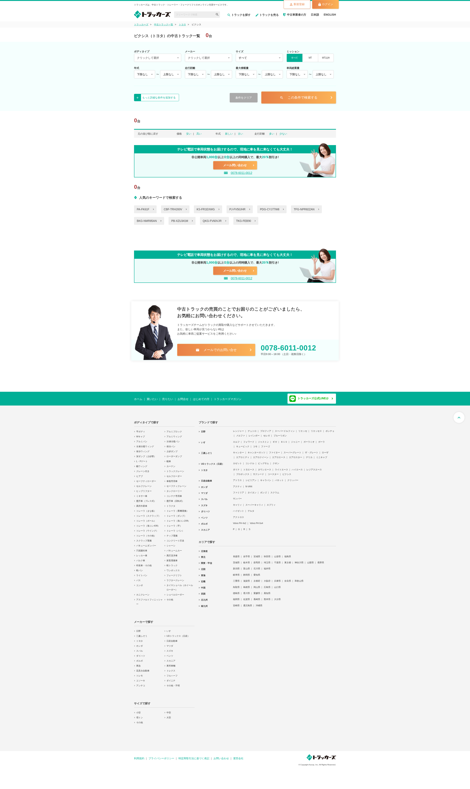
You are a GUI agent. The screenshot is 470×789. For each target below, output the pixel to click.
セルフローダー (174, 474)
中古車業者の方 (296, 14)
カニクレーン (142, 592)
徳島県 (236, 591)
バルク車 (140, 558)
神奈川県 (299, 560)
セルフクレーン (144, 483)
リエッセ (302, 428)
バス (138, 578)
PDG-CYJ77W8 (269, 209)
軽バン (139, 568)
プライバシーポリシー (161, 755)
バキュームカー (174, 548)
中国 (203, 585)
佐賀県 (246, 597)
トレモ (139, 673)
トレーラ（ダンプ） (176, 513)
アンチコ (140, 683)
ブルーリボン (280, 433)
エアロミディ (242, 455)
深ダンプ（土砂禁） (146, 454)
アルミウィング (174, 434)
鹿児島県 (247, 603)
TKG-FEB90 (243, 220)
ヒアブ (139, 474)
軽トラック (172, 563)
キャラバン (265, 478)
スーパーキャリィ (254, 502)
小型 (138, 710)
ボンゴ (263, 490)
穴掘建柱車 (141, 548)
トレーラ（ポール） (146, 518)
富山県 (246, 566)
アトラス (237, 478)
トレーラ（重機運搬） (178, 508)
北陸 (203, 566)
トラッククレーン (175, 469)
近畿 (203, 579)
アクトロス (238, 515)
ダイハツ (140, 653)
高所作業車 (141, 503)
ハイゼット (238, 508)
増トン (139, 715)
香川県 (246, 591)
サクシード (258, 472)
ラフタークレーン (175, 578)
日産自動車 (172, 638)
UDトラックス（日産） (178, 633)
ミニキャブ (321, 455)
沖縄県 (259, 603)
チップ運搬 (172, 533)
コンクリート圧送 (175, 538)
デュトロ (252, 428)
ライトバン (141, 573)
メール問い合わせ (235, 165)
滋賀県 (246, 578)
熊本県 (267, 597)
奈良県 (287, 578)
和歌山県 (299, 578)
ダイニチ (171, 678)
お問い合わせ (221, 755)
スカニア (171, 658)
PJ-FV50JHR (237, 209)
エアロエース (278, 455)
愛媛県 (257, 591)
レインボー (254, 433)
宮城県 (257, 554)
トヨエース (248, 467)
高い (199, 133)
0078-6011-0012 (241, 172)
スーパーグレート (292, 450)
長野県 (320, 560)
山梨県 (310, 560)
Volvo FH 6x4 (256, 521)
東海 (203, 573)
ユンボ (139, 583)
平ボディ (140, 429)
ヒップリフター (144, 488)
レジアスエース (314, 467)
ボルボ (139, 658)
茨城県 (236, 560)
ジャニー (295, 439)
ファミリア (238, 490)
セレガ (266, 433)
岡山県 (257, 584)
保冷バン (171, 444)
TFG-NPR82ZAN (304, 209)
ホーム (138, 399)
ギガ (275, 439)
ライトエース (281, 467)
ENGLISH (330, 14)
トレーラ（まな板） (146, 508)
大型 (169, 715)
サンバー (237, 496)
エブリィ (271, 502)
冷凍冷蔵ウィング (145, 444)
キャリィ (237, 502)
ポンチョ (330, 428)
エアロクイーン (260, 455)
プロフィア (265, 428)
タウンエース (264, 467)
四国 (203, 591)
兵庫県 (277, 578)
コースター (273, 472)
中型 (169, 710)
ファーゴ (265, 444)
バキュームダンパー (146, 543)
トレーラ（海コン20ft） (178, 518)
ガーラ (321, 439)
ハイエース (297, 467)
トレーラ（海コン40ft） (148, 523)
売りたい (167, 399)
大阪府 (267, 578)
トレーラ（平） (174, 523)
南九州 (204, 603)
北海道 (204, 548)
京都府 (257, 578)
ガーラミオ (308, 439)
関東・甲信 (206, 560)
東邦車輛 (171, 663)
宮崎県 (236, 603)
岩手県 (246, 554)
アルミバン (141, 439)
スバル (139, 648)
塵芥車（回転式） (175, 498)
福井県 (267, 566)
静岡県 (246, 572)
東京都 (287, 560)
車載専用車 (172, 479)
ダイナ (236, 467)
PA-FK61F (143, 209)
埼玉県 (267, 560)
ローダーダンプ (174, 454)
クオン (276, 461)
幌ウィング (141, 464)
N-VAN (248, 484)
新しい (229, 133)
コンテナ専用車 (174, 493)
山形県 (277, 554)
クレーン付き (142, 469)
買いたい (152, 399)
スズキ (170, 648)
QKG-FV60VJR (212, 220)
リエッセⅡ (316, 428)
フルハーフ (172, 673)
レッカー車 (141, 553)
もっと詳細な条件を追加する (159, 97)
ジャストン (263, 439)
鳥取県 (236, 584)
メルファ (240, 433)
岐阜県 (236, 572)
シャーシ (171, 543)
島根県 (246, 584)
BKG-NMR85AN (147, 220)
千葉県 (277, 560)
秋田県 (267, 554)
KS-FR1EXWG (206, 209)
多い (271, 133)
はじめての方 (201, 399)
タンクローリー (174, 488)
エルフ (236, 439)
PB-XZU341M (179, 220)
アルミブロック (174, 429)
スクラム (274, 490)
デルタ (251, 508)
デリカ (309, 455)
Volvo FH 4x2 (239, 521)
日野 (138, 628)
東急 (138, 663)
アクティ (237, 484)
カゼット (237, 461)
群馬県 (257, 560)
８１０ (284, 439)
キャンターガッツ (256, 450)
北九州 (204, 597)
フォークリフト (174, 573)
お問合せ (183, 399)
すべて (294, 57)
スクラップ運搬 (144, 538)
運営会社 (238, 755)
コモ (255, 444)
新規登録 (299, 4)
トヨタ (139, 638)
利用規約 (139, 755)
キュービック (242, 444)
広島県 (267, 584)
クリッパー (292, 478)
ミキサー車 (141, 493)
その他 (170, 597)
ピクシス (286, 472)
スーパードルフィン (285, 428)
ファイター (274, 450)
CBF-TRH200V (173, 209)
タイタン (252, 490)
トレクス (171, 668)
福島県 (287, 554)
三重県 (236, 578)
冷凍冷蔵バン (173, 439)
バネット (279, 478)
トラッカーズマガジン (227, 399)
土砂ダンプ (172, 449)
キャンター (238, 450)
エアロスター (295, 455)
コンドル (249, 461)
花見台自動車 (142, 668)
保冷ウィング (142, 449)
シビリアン (250, 478)
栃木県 (246, 560)
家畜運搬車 (172, 558)
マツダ (170, 643)
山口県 (277, 584)
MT (310, 57)
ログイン (327, 4)
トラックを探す (241, 14)
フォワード (248, 439)
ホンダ (139, 643)
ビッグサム (263, 461)
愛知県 (257, 572)
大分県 (277, 597)
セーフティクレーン (176, 483)
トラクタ (171, 503)
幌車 (169, 459)
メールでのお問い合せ (216, 350)
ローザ (325, 450)
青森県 (236, 554)
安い (188, 133)
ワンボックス (173, 568)
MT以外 (326, 57)
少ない (283, 133)
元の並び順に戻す (148, 133)
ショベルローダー (175, 592)
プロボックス (242, 472)
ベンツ (170, 653)
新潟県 (236, 566)
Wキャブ (140, 434)
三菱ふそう (141, 633)
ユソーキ (140, 678)
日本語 (315, 14)
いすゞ (170, 628)
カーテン (171, 464)
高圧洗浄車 (172, 553)
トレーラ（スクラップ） (148, 513)
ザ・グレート (311, 450)
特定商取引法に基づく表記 (193, 755)
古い (240, 133)
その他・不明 (173, 683)
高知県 (267, 591)
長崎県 (257, 597)
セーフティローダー (146, 479)
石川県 (257, 566)
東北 (203, 554)
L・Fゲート (142, 459)
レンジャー (238, 428)
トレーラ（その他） (146, 533)
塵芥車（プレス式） (146, 498)
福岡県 (236, 597)
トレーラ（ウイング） (147, 528)
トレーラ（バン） (175, 528)
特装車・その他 (144, 563)
